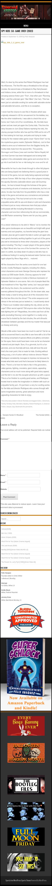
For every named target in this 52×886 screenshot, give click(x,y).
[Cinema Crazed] (26, 19)
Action (39, 401)
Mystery (26, 404)
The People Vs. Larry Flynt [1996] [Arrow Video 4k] (18, 562)
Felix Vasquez (30, 36)
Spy (13, 406)
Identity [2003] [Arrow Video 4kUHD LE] (14, 549)
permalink (28, 406)
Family (3, 404)
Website (4, 489)
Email (3, 482)
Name (3, 475)
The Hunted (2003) (43, 415)
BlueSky (12, 578)
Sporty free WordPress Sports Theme (18, 880)
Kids (14, 404)
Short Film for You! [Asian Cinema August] (15, 541)
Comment (5, 439)
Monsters (19, 404)
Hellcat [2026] (6, 529)
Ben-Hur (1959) (6, 533)
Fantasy (9, 404)
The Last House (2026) (9, 545)
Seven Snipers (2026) (8, 537)
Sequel (9, 406)
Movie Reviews (23, 401)
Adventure (45, 401)
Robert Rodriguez (35, 404)
